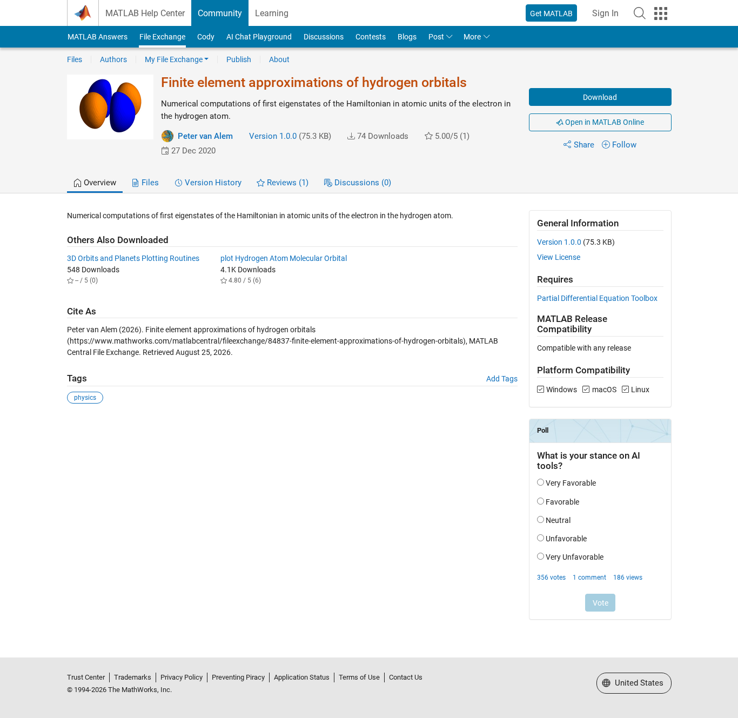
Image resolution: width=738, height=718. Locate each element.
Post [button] (436, 36)
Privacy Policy (181, 677)
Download (600, 97)
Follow (624, 145)
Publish (238, 59)
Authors (113, 59)
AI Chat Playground (259, 36)
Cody (205, 36)
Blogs (407, 36)
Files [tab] (149, 182)
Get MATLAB (551, 13)
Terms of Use (359, 677)
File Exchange (162, 36)
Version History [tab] (212, 182)
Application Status (302, 677)
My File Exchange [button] (174, 59)
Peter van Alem (205, 136)
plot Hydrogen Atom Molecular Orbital (283, 258)
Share (584, 145)
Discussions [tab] (361, 182)
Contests (370, 36)
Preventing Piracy (238, 677)
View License (558, 257)
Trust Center (86, 677)
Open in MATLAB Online (603, 122)
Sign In (605, 13)
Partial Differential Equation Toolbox (597, 298)
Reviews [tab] (286, 182)
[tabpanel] (369, 422)
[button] (639, 13)
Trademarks (132, 677)
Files (74, 59)
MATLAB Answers (98, 36)
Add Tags (502, 378)
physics (85, 397)
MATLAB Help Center (145, 13)
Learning (272, 13)
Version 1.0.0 (273, 136)
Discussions (324, 36)
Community (220, 13)
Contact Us (405, 677)
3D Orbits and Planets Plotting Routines (133, 258)
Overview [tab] (99, 182)
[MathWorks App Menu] (660, 13)
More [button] (472, 36)
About (279, 59)
